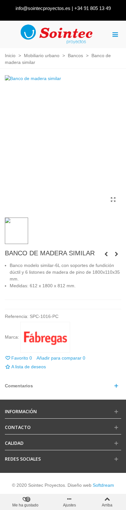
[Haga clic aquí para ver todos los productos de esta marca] (45, 337)
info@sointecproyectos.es (43, 8)
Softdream (103, 485)
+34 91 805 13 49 (92, 8)
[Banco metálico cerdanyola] (106, 254)
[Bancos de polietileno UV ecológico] (116, 254)
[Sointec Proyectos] (56, 34)
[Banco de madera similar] (113, 200)
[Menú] (115, 34)
